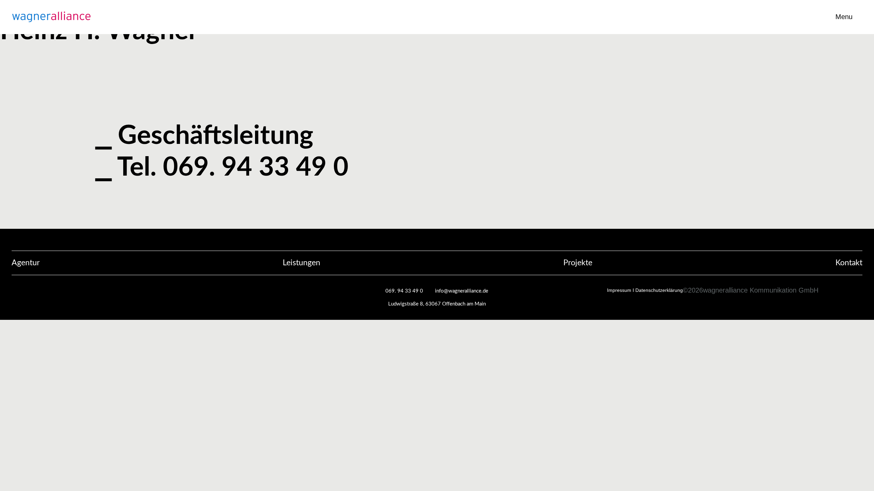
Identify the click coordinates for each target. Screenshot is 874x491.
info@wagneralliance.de (461, 291)
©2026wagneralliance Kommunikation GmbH (750, 290)
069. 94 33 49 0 (404, 291)
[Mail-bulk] (871, 226)
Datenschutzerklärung (659, 290)
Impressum (619, 290)
